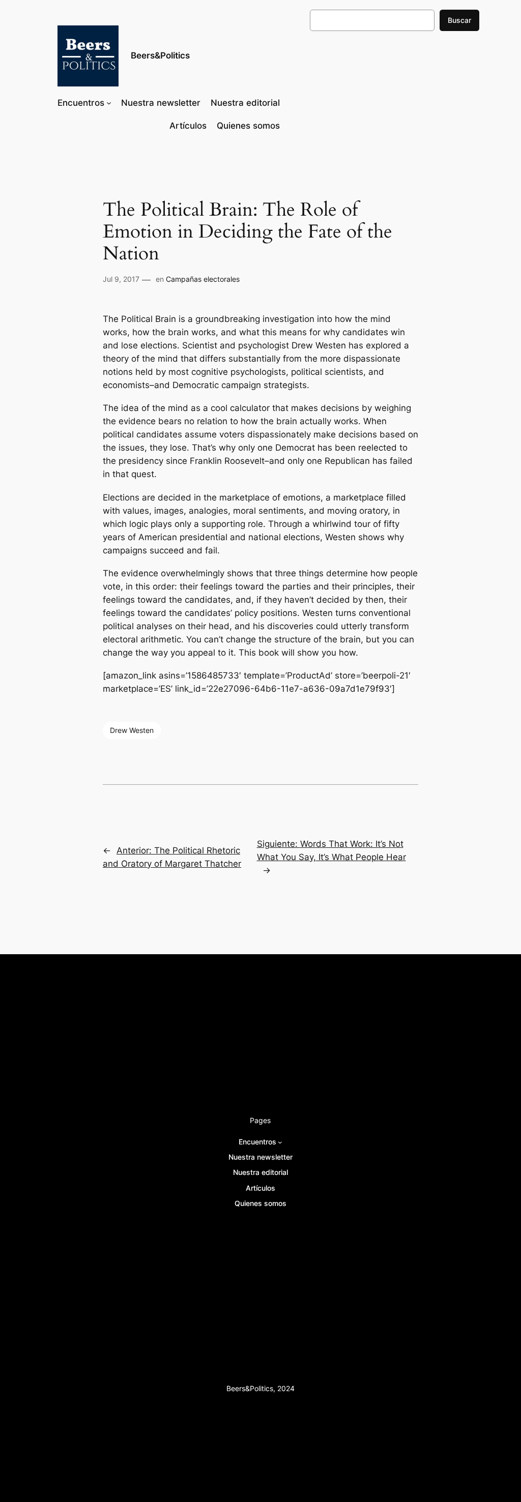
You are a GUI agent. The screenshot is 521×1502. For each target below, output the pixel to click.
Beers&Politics (160, 55)
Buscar (459, 20)
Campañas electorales (203, 279)
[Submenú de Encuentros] (108, 102)
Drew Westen (132, 730)
